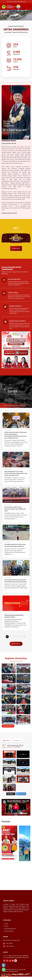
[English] (9, 974)
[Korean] (22, 974)
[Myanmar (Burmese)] (27, 974)
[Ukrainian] (7, 976)
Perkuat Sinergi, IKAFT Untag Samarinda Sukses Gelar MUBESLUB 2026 (15, 509)
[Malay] (24, 974)
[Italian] (18, 974)
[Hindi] (13, 974)
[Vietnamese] (9, 976)
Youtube (7, 740)
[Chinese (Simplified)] (7, 974)
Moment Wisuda (8, 726)
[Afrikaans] (2, 974)
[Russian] (29, 974)
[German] (11, 974)
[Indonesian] (16, 974)
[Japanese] (20, 974)
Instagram (17, 740)
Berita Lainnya (16, 643)
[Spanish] (2, 976)
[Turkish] (4, 976)
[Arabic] (4, 974)
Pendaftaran (16, 248)
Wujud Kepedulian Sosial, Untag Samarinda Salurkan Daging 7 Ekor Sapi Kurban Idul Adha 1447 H (15, 473)
